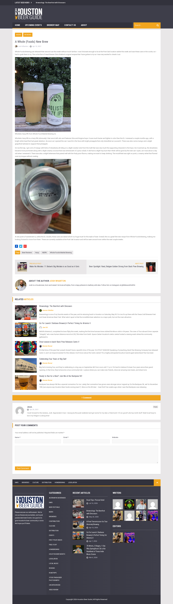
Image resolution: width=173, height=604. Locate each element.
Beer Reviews (27, 252)
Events (51, 535)
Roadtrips (53, 573)
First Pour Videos (55, 540)
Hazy (37, 252)
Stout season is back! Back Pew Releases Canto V (59, 342)
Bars (16, 482)
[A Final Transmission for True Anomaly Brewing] (78, 525)
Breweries (25, 482)
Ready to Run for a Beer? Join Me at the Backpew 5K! (60, 376)
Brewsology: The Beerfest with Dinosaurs (50, 3)
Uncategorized (54, 585)
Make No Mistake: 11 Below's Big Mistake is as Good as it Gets (54, 266)
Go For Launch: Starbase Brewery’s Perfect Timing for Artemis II (65, 323)
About (84, 25)
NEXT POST (139, 264)
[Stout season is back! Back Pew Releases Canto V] (26, 348)
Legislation (72, 482)
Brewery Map (53, 25)
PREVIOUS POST (35, 264)
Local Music (53, 563)
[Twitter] (20, 246)
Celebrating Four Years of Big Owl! (52, 359)
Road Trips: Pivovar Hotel (95, 500)
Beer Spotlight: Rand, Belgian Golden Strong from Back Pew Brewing (116, 266)
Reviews (27, 35)
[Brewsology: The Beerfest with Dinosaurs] (26, 312)
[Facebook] (16, 246)
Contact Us (70, 25)
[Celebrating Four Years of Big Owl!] (26, 365)
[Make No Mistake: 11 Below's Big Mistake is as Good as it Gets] (22, 267)
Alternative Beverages (57, 498)
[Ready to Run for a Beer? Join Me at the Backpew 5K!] (26, 382)
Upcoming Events (33, 25)
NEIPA (44, 252)
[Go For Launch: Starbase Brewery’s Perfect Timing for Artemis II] (26, 330)
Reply (155, 407)
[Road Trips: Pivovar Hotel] (78, 503)
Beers (18, 35)
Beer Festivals (54, 507)
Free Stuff (53, 545)
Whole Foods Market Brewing (61, 252)
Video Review (53, 590)
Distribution (46, 482)
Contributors (54, 521)
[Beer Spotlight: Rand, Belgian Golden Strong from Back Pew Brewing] (151, 267)
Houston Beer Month (57, 554)
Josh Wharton (58, 281)
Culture (36, 482)
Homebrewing (60, 482)
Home (17, 25)
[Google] (25, 246)
